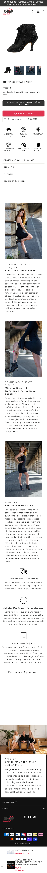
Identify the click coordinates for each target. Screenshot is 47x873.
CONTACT (6, 808)
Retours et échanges (14, 181)
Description (9, 167)
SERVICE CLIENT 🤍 (10, 802)
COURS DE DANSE (9, 828)
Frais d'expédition (10, 92)
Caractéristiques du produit (18, 160)
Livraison (8, 174)
